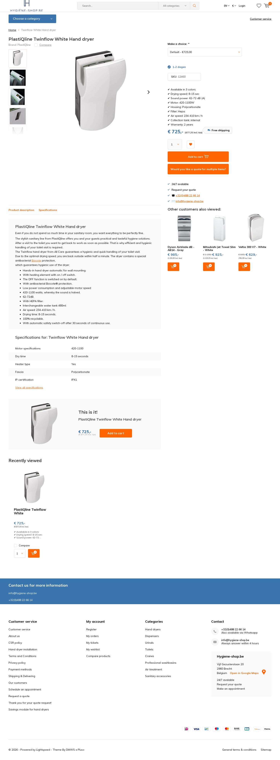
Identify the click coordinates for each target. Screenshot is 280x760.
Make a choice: (178, 44)
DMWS (70, 749)
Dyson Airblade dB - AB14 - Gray (181, 248)
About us (14, 636)
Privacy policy (17, 662)
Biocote (36, 260)
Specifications (48, 210)
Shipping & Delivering (22, 676)
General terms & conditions (239, 749)
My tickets (92, 642)
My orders (92, 636)
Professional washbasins (160, 662)
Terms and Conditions (22, 656)
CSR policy (15, 642)
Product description (21, 210)
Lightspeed (43, 749)
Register (91, 629)
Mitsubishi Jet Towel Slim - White (219, 248)
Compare (24, 545)
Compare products (98, 656)
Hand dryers (153, 629)
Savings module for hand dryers (29, 709)
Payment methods (20, 669)
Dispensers (152, 636)
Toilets (149, 649)
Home (12, 30)
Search (194, 6)
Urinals (149, 642)
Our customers (18, 682)
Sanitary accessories (158, 676)
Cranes (149, 656)
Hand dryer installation (23, 649)
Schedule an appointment (25, 689)
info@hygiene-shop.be (189, 201)
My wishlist (93, 649)
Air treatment (153, 669)
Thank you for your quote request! (30, 703)
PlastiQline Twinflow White (30, 511)
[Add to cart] (34, 553)
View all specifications (29, 387)
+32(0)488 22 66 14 (188, 195)
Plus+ (81, 749)
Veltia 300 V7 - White (252, 247)
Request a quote (19, 696)
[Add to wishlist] (190, 144)
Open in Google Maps (244, 673)
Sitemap (266, 749)
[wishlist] (259, 5)
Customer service (260, 19)
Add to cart (115, 433)
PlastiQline (24, 45)
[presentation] (148, 92)
